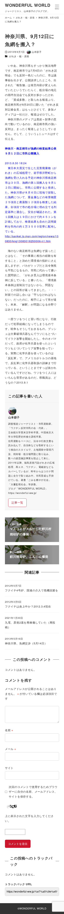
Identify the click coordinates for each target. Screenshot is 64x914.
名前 (9, 730)
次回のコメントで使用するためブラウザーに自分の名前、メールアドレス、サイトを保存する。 (33, 792)
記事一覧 (17, 502)
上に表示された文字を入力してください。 (29, 818)
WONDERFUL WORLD (27, 5)
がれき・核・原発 (19, 56)
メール (10, 749)
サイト (9, 768)
